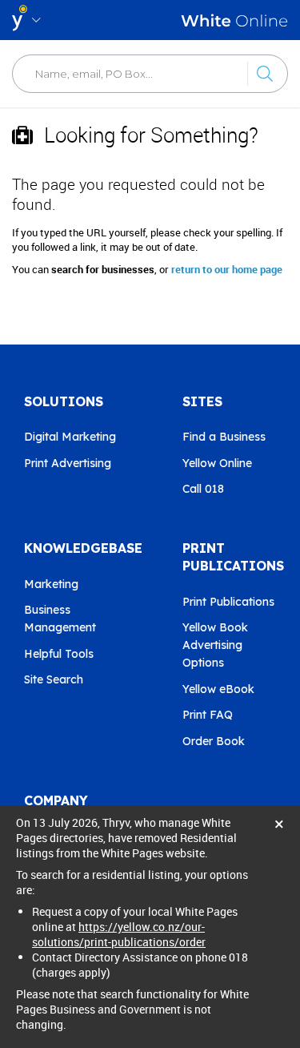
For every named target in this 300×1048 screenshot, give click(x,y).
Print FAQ (207, 714)
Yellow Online (217, 463)
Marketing (51, 584)
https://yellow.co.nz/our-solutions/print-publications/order (119, 934)
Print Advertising (67, 463)
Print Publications (228, 602)
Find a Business (224, 436)
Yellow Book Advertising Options (215, 645)
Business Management (60, 619)
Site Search (53, 679)
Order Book (213, 741)
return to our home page (226, 269)
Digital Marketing (70, 436)
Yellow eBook (218, 689)
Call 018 (203, 489)
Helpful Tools (59, 654)
